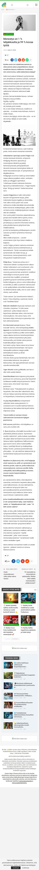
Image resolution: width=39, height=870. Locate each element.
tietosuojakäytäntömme (19, 783)
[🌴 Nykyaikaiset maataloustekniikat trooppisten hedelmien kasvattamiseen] (8, 675)
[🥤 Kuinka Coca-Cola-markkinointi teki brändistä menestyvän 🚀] (10, 620)
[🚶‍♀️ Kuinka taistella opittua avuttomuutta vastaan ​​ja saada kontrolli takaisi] (10, 598)
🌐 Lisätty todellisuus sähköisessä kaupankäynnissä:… (21, 664)
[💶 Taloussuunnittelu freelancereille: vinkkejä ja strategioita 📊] (8, 696)
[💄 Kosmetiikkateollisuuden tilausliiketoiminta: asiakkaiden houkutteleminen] (8, 705)
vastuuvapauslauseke (25, 781)
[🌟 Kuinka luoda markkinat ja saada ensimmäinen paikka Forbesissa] (28, 598)
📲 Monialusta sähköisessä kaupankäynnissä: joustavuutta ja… (24, 685)
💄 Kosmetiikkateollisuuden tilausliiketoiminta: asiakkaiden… (23, 704)
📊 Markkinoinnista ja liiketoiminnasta (11, 624)
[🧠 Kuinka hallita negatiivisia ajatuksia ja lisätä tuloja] (28, 620)
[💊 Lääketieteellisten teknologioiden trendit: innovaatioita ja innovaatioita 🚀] (8, 725)
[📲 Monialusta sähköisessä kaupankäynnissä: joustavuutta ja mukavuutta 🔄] (8, 685)
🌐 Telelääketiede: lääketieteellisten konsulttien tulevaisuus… (24, 715)
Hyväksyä (16, 868)
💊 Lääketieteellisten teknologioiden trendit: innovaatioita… (21, 725)
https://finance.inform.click (21, 759)
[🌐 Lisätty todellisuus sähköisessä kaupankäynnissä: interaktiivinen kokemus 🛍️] (8, 665)
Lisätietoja (25, 868)
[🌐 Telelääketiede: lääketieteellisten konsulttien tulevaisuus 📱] (8, 715)
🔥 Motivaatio (8, 34)
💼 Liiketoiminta (26, 602)
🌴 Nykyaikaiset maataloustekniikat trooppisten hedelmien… (24, 675)
